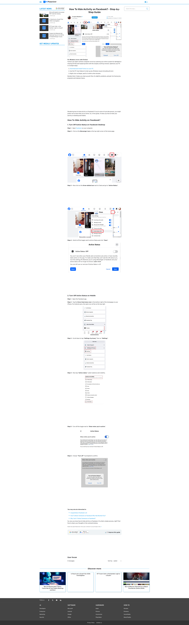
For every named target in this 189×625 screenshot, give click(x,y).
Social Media (127, 614)
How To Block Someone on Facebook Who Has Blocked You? (88, 516)
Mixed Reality (127, 617)
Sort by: (110, 561)
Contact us (99, 622)
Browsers (126, 611)
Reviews (126, 608)
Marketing (42, 614)
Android (70, 611)
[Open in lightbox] (94, 441)
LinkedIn (60, 600)
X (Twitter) (52, 600)
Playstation (99, 617)
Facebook (79, 128)
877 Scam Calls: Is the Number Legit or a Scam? (108, 574)
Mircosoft (70, 608)
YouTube (56, 600)
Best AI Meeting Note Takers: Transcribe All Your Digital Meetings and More (52, 588)
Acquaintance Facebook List (78, 513)
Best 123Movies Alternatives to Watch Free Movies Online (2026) (136, 587)
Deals (97, 608)
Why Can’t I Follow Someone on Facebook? (83, 518)
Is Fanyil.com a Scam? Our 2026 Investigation (80, 574)
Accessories (99, 614)
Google (69, 614)
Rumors (98, 611)
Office (69, 617)
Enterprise (42, 611)
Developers (43, 608)
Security (42, 617)
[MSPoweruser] (49, 2)
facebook (94, 17)
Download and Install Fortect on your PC (81, 69)
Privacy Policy (90, 622)
